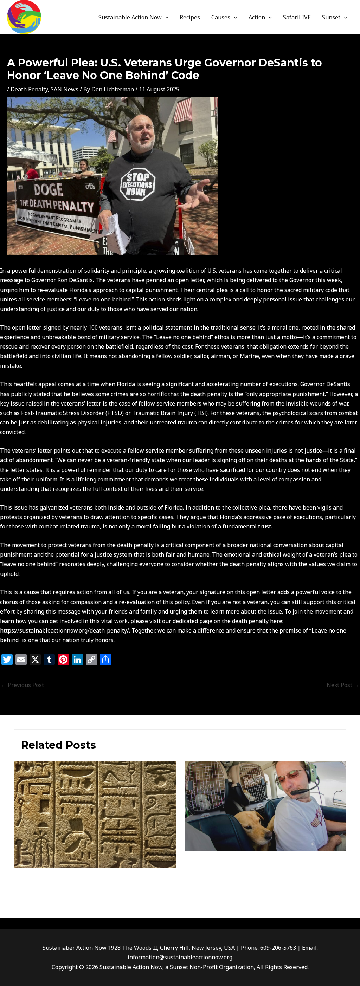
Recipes (190, 17)
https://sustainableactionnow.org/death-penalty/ (64, 630)
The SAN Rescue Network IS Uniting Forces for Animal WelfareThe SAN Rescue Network (264, 867)
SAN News (64, 89)
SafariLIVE (297, 17)
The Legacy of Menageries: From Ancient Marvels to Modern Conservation (91, 881)
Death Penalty (29, 89)
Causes (220, 17)
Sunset (331, 17)
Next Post (343, 685)
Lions (191, 884)
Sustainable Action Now (130, 17)
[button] (165, 17)
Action (257, 17)
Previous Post (22, 685)
